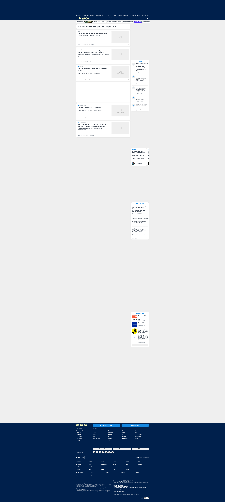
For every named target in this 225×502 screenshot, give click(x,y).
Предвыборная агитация (81, 442)
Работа (123, 440)
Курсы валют (126, 15)
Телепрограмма (110, 15)
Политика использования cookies (118, 491)
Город (94, 436)
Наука (109, 440)
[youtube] (112, 452)
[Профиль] (148, 18)
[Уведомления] (145, 18)
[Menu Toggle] (76, 18)
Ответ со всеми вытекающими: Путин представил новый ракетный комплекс (91, 51)
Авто (94, 430)
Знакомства (98, 15)
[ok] (100, 452)
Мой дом (110, 438)
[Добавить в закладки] (128, 44)
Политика (124, 436)
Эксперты (139, 15)
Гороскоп (120, 15)
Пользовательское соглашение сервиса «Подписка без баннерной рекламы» (126, 494)
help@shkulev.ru (83, 489)
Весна (94, 434)
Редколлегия (133, 15)
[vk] (97, 452)
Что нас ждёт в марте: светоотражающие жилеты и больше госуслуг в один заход (92, 125)
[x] (109, 452)
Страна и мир (138, 436)
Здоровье (95, 443)
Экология (137, 438)
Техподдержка (79, 440)
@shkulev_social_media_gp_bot (125, 481)
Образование (111, 443)
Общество (124, 430)
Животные (95, 442)
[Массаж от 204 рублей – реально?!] (120, 110)
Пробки (148, 15)
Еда (94, 440)
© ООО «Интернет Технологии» (81, 498)
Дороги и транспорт (97, 438)
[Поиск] (142, 18)
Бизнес (94, 432)
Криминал (110, 432)
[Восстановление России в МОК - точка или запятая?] (120, 72)
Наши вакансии (79, 438)
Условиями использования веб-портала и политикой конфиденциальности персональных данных (129, 487)
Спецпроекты (138, 442)
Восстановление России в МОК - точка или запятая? (92, 69)
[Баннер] (88, 22)
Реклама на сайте (79, 430)
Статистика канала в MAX (81, 443)
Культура (110, 434)
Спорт (136, 432)
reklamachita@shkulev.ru (134, 480)
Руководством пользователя (118, 485)
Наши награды (79, 436)
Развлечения (124, 442)
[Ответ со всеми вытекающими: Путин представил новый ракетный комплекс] (120, 54)
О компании (78, 434)
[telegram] (94, 452)
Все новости (79, 15)
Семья (136, 430)
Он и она (123, 432)
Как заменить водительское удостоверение (92, 33)
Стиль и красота (138, 434)
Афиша (115, 15)
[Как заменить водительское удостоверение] (120, 37)
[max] (106, 452)
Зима (109, 430)
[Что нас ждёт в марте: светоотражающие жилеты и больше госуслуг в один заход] (120, 128)
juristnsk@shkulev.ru (103, 488)
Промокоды (92, 15)
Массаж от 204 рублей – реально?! (89, 107)
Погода (104, 15)
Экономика (137, 440)
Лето (109, 436)
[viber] (103, 452)
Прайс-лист (78, 432)
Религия (123, 443)
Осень (123, 434)
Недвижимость (85, 15)
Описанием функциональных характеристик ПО (121, 486)
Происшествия (125, 438)
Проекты (144, 15)
